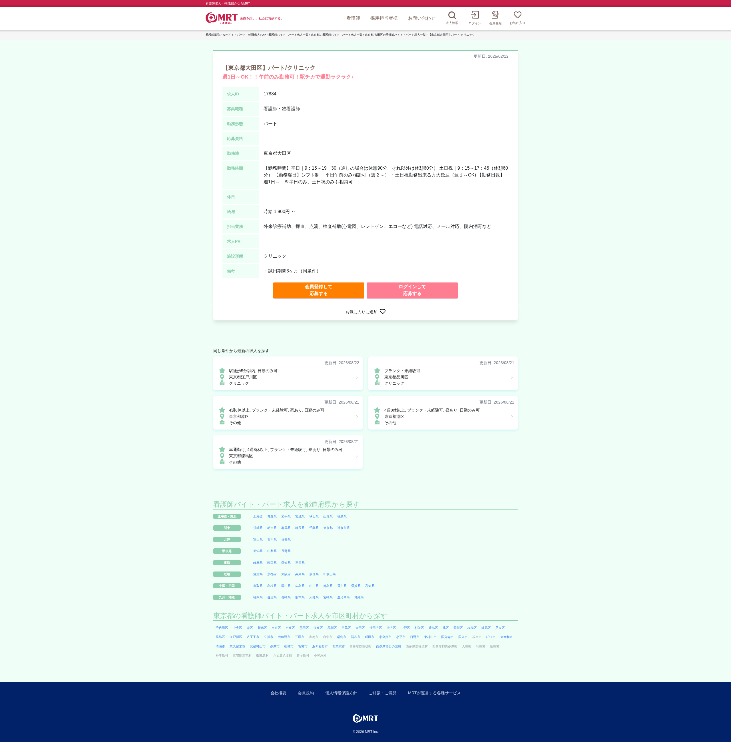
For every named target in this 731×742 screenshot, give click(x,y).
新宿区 (262, 627)
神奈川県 (343, 528)
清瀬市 (220, 646)
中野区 (405, 627)
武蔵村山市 (258, 646)
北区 (446, 627)
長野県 (286, 551)
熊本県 (300, 597)
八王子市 (253, 637)
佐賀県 (272, 597)
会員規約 (306, 693)
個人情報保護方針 (341, 693)
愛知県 (286, 562)
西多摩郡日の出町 (388, 646)
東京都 (328, 528)
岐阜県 (258, 562)
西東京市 (338, 646)
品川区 (332, 627)
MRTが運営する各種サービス (434, 693)
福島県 (342, 516)
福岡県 (258, 597)
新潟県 (258, 551)
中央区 (237, 627)
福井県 (286, 539)
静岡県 (272, 562)
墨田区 (304, 627)
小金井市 (385, 637)
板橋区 (472, 627)
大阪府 (286, 574)
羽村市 (303, 646)
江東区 (318, 627)
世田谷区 (375, 627)
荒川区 (458, 627)
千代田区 (222, 627)
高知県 (370, 585)
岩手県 (286, 516)
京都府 (272, 574)
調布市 (355, 637)
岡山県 (286, 585)
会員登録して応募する (318, 290)
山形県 (328, 516)
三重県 (300, 562)
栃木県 (272, 528)
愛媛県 (356, 585)
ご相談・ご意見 (383, 693)
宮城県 (300, 516)
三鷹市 (299, 637)
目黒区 (346, 627)
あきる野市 (320, 646)
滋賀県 (258, 574)
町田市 (369, 637)
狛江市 (491, 637)
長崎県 (286, 597)
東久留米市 (237, 646)
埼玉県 (300, 528)
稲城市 (289, 646)
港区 (250, 627)
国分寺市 (447, 637)
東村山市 (430, 637)
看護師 (353, 18)
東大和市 (506, 637)
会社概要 (278, 693)
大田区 (360, 627)
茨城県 (258, 528)
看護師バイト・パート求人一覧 (288, 34)
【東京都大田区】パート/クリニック (451, 34)
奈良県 (314, 574)
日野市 (414, 637)
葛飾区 (220, 637)
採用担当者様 (384, 18)
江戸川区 (236, 637)
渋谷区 (391, 627)
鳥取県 (258, 585)
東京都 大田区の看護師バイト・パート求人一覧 (395, 34)
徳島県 (328, 585)
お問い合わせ (421, 18)
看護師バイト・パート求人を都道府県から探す (286, 504)
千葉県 (314, 528)
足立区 (500, 627)
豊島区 (433, 627)
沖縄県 (359, 597)
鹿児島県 (343, 597)
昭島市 (341, 637)
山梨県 (272, 551)
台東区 (290, 627)
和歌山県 (329, 574)
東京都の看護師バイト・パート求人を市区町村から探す (300, 615)
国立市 (463, 637)
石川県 (272, 539)
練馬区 (486, 627)
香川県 (342, 585)
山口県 (314, 585)
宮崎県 (328, 597)
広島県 (300, 585)
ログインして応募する (412, 290)
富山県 (258, 539)
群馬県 (286, 528)
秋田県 (314, 516)
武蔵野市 (284, 637)
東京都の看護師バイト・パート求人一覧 (336, 34)
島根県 (272, 585)
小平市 (400, 637)
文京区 (276, 627)
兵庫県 (300, 574)
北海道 (258, 516)
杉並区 (419, 627)
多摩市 (275, 646)
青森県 (272, 516)
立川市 (268, 637)
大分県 (314, 597)
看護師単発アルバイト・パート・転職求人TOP (236, 34)
